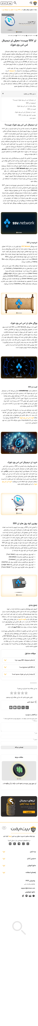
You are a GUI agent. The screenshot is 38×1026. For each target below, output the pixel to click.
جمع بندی (33, 118)
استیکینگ (12, 71)
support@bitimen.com (28, 888)
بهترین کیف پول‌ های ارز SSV (27, 115)
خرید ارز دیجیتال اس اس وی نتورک (25, 112)
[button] (31, 3)
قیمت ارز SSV (31, 109)
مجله (35, 10)
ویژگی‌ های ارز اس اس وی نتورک (26, 106)
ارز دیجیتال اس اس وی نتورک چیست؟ (24, 100)
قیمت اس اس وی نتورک (27, 418)
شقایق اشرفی (29, 35)
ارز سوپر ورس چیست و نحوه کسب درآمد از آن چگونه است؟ (18, 783)
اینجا (9, 836)
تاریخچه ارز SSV (31, 103)
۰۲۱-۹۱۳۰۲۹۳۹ (29, 884)
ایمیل (35, 739)
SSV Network (25, 246)
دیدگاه (35, 721)
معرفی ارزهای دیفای (28, 10)
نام (36, 733)
